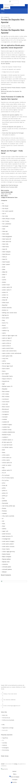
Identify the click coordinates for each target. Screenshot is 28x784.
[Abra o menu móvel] (2, 6)
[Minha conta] (26, 6)
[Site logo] (14, 2)
